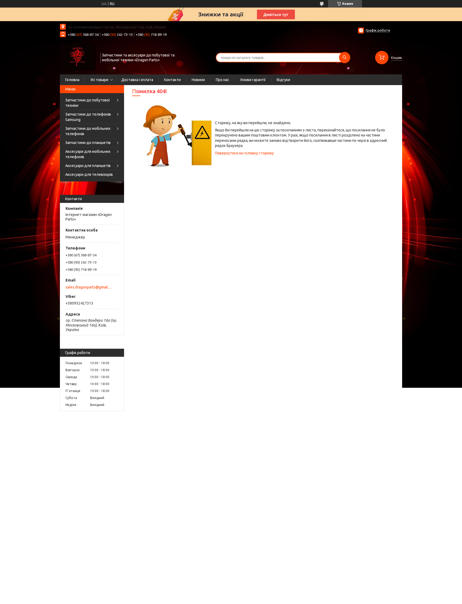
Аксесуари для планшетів (88, 166)
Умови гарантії (253, 80)
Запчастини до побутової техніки (87, 103)
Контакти (172, 80)
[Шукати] (344, 57)
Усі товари (99, 80)
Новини (198, 80)
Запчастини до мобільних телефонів (87, 131)
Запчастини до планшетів (88, 142)
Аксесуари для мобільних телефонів (87, 154)
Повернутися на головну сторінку (244, 153)
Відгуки (283, 80)
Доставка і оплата (137, 80)
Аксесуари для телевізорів (89, 174)
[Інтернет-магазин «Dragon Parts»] (77, 57)
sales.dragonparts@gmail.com (89, 287)
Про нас (222, 80)
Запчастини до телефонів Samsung (88, 117)
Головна (72, 80)
